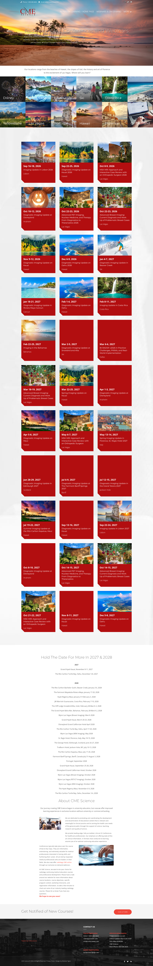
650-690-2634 (123, 947)
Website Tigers (66, 961)
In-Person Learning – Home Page (77, 11)
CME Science (25, 961)
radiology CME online (64, 862)
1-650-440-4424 (93, 936)
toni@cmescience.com (91, 952)
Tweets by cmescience (29, 941)
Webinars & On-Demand (108, 11)
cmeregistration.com (90, 939)
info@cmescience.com (52, 2)
